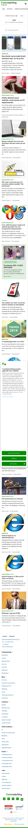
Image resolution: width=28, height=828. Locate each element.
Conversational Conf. (7, 760)
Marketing (4, 689)
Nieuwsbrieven (6, 661)
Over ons (4, 664)
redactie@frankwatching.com (12, 639)
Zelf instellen (13, 464)
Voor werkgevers (6, 782)
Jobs (3, 770)
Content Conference (7, 757)
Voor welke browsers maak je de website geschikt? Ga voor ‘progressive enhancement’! (13, 227)
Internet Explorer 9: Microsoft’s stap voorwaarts (13, 577)
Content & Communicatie (8, 683)
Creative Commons (19, 818)
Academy (5, 702)
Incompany (5, 717)
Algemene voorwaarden (11, 819)
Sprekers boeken (6, 720)
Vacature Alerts (6, 788)
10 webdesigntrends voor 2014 (13, 342)
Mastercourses (6, 708)
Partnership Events (7, 766)
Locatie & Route (6, 723)
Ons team (4, 667)
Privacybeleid (13, 821)
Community (5, 698)
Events (4, 751)
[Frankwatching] (8, 2)
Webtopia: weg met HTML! (11, 613)
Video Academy (7, 727)
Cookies (20, 819)
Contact (4, 658)
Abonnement (5, 744)
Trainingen (4, 711)
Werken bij (4, 670)
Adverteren (5, 655)
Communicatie (5, 773)
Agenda (4, 705)
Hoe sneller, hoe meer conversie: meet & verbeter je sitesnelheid (13, 304)
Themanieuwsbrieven (7, 695)
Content (4, 776)
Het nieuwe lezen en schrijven (12, 499)
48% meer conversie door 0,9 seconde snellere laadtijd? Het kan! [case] (12, 184)
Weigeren (14, 458)
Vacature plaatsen (6, 785)
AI (2, 729)
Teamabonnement (6, 747)
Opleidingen (5, 714)
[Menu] (25, 4)
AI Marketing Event (7, 754)
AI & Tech (9, 9)
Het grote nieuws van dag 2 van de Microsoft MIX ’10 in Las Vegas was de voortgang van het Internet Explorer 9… (14, 583)
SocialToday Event (7, 763)
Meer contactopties (7, 646)
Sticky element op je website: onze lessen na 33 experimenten (13, 100)
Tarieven (6, 644)
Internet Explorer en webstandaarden (9, 536)
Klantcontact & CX (6, 686)
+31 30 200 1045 (8, 642)
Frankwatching (6, 652)
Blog (3, 9)
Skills (3, 738)
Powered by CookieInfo (7, 396)
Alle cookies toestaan (14, 453)
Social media (5, 741)
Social (3, 692)
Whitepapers (5, 673)
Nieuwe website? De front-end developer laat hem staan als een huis (13, 143)
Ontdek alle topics (10, 16)
